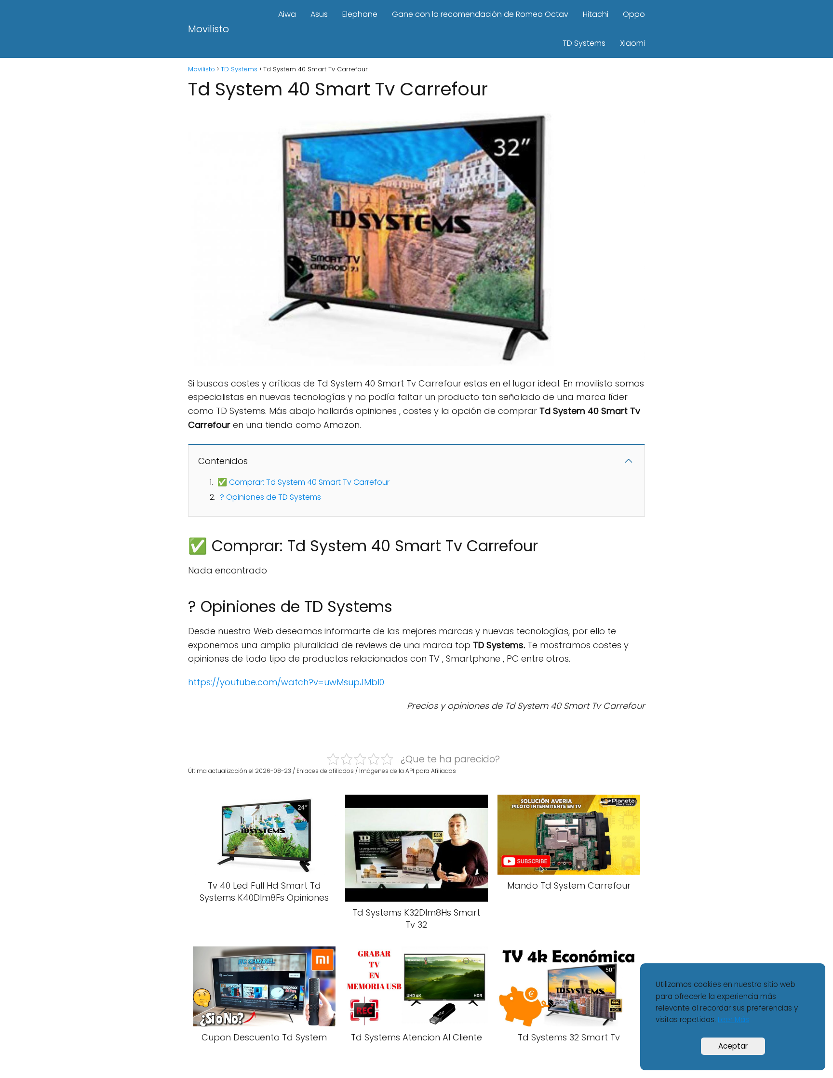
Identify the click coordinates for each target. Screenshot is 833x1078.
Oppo (634, 14)
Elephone (359, 14)
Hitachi (595, 14)
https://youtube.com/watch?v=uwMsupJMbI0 (286, 682)
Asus (319, 14)
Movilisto (208, 29)
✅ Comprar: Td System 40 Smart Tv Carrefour (303, 482)
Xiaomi (632, 43)
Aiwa (287, 14)
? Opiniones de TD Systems (270, 497)
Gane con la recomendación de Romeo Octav (480, 14)
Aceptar (733, 1046)
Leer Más (733, 1019)
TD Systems (584, 43)
